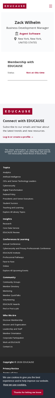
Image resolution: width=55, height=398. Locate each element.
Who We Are (9, 316)
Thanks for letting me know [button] (27, 392)
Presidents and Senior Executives (18, 199)
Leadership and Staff (12, 329)
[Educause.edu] (17, 111)
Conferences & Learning (16, 240)
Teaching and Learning (13, 207)
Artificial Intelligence (12, 177)
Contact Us (8, 346)
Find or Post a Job (11, 308)
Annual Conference (11, 244)
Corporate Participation (13, 338)
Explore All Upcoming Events (15, 270)
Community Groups (11, 282)
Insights (7, 219)
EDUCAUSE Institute (11, 253)
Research (7, 224)
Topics (6, 168)
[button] (50, 6)
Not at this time (35, 73)
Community (9, 278)
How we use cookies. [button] (15, 385)
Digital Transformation (13, 190)
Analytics (7, 172)
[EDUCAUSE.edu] (14, 6)
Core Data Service (11, 228)
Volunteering (8, 300)
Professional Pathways (13, 257)
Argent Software (30, 34)
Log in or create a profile (16, 137)
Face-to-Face (8, 262)
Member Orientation (12, 333)
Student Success (10, 203)
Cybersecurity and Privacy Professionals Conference (27, 248)
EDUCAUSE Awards (11, 304)
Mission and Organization (14, 324)
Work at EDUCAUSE (11, 342)
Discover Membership (13, 320)
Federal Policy (9, 194)
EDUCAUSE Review (11, 232)
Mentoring (7, 291)
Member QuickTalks (12, 295)
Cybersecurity (9, 185)
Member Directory (11, 286)
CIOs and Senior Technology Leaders (19, 181)
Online (6, 266)
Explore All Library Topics (14, 212)
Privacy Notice (11, 369)
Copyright (8, 362)
